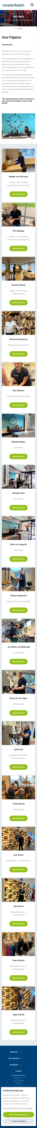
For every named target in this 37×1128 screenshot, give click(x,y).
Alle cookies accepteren (18, 1115)
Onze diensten (14, 1058)
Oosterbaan (14, 1065)
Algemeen (14, 1052)
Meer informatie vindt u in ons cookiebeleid (18, 1108)
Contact (19, 1071)
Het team (19, 28)
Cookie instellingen (18, 1121)
